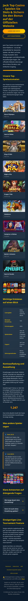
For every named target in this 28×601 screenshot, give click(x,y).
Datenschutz (16, 566)
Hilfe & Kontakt (14, 573)
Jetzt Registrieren (14, 36)
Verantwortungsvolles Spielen (14, 569)
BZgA (23, 579)
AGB (22, 566)
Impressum (8, 566)
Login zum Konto (14, 31)
